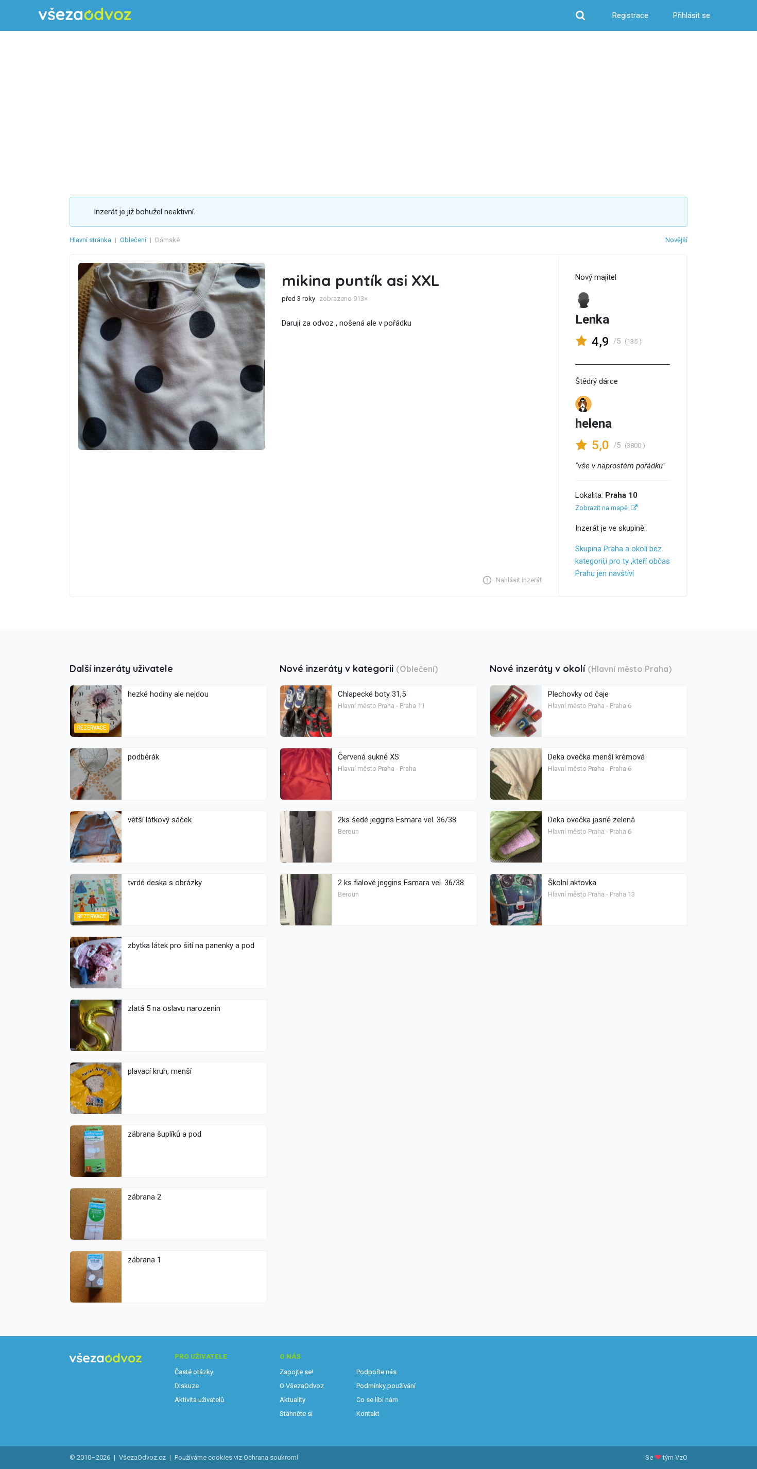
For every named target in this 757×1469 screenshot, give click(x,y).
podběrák (143, 757)
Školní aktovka (572, 882)
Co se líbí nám (377, 1400)
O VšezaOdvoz (302, 1386)
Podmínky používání (386, 1386)
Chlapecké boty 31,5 (372, 694)
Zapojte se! (296, 1372)
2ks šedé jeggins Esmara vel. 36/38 (397, 819)
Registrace (630, 15)
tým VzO (675, 1457)
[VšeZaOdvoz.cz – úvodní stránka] (85, 14)
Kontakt (368, 1413)
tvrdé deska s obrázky (165, 882)
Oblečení (133, 240)
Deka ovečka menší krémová (596, 757)
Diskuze (187, 1386)
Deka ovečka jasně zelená (591, 819)
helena (593, 423)
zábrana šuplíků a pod (164, 1134)
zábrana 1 (144, 1259)
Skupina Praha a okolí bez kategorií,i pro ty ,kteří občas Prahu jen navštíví (622, 561)
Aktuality (292, 1400)
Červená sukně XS (368, 757)
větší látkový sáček (160, 819)
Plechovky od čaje (578, 694)
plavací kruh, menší (160, 1071)
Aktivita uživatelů (199, 1400)
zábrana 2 (144, 1197)
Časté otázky (194, 1372)
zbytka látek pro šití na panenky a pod (191, 945)
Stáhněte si (296, 1413)
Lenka (592, 319)
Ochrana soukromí (271, 1457)
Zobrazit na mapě (601, 508)
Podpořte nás (376, 1372)
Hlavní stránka (90, 240)
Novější (676, 240)
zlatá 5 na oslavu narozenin (174, 1008)
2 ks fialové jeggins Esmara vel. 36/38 (401, 882)
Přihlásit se (691, 15)
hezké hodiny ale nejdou (168, 694)
